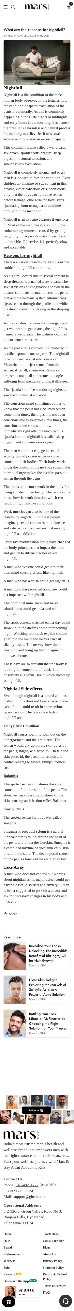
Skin (7, 1267)
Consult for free (53, 1240)
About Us (49, 1254)
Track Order (51, 1234)
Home (7, 1234)
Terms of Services (54, 1285)
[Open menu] (4, 7)
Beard (8, 1247)
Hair (7, 1240)
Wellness (9, 1261)
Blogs (46, 1247)
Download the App (16, 1281)
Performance (12, 1254)
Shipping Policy (53, 1267)
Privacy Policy (52, 1261)
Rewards (10, 1274)
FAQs (47, 1292)
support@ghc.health (29, 1196)
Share (13, 914)
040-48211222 (27, 1185)
